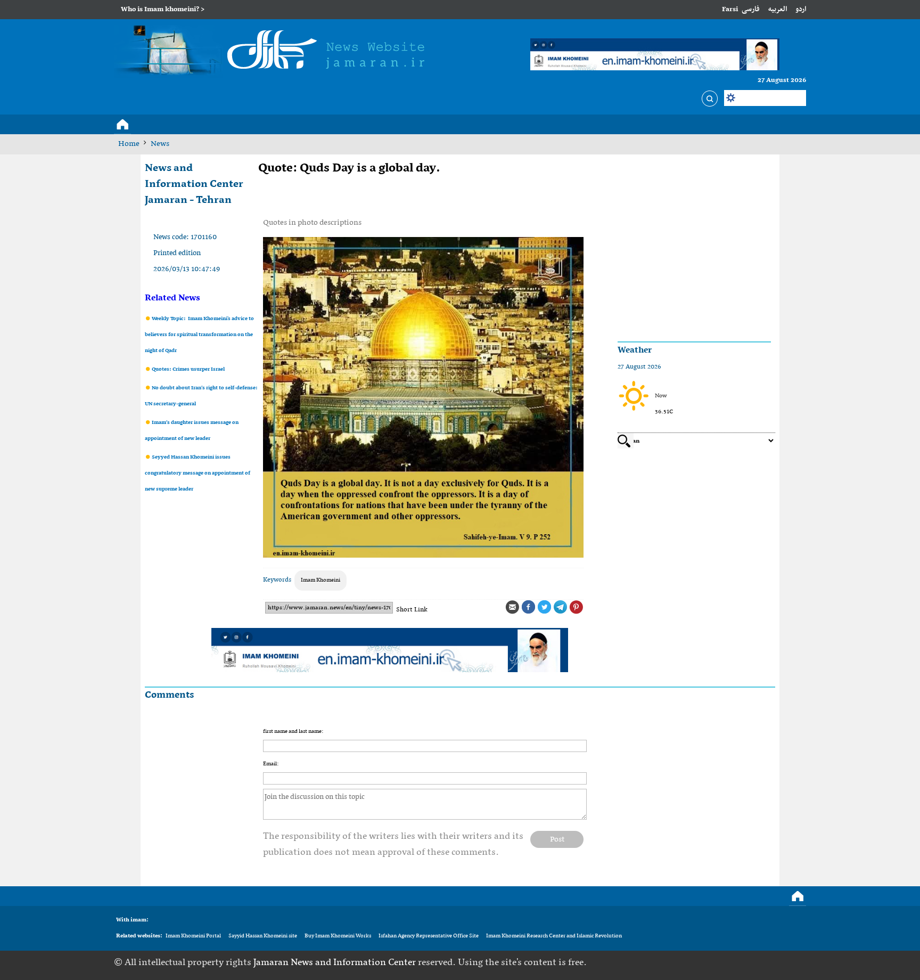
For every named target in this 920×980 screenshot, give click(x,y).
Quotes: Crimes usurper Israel (188, 369)
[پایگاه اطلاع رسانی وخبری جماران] (274, 51)
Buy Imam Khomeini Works (338, 936)
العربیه (777, 9)
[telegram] (765, 962)
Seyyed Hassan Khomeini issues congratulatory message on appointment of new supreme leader (197, 473)
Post (557, 839)
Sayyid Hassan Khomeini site (262, 936)
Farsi (730, 9)
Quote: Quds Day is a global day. (349, 168)
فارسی (751, 9)
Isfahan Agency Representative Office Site (429, 936)
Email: (270, 764)
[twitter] (749, 962)
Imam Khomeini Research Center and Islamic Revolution (554, 936)
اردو (800, 9)
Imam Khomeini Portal (193, 936)
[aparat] (782, 962)
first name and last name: (293, 731)
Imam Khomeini (320, 580)
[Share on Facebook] (528, 607)
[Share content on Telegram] (560, 607)
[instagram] (798, 962)
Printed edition (177, 253)
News (160, 144)
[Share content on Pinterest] (576, 607)
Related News (172, 298)
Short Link (412, 610)
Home (128, 144)
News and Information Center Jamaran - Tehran (194, 184)
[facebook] (732, 962)
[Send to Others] (512, 607)
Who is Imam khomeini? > (162, 9)
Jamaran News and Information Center (335, 962)
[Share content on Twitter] (544, 607)
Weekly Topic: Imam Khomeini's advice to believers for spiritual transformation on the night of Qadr (199, 334)
